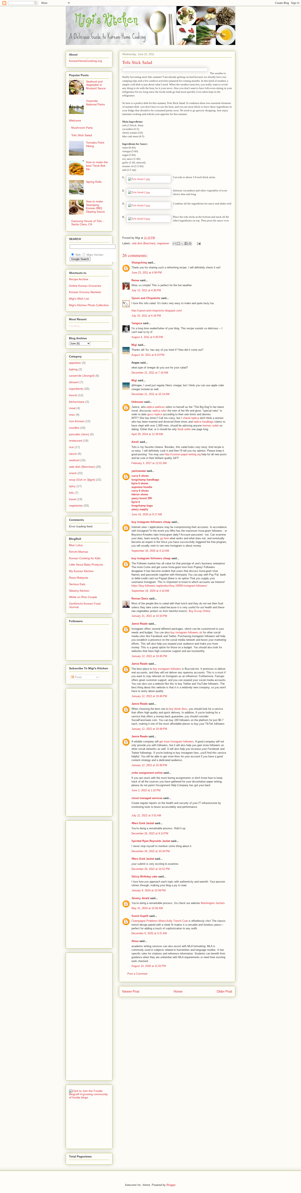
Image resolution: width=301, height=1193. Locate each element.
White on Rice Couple (83, 597)
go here (165, 538)
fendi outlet (184, 429)
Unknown (137, 401)
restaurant (75, 440)
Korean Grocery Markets (85, 292)
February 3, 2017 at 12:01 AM (149, 463)
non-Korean (76, 421)
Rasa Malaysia (78, 577)
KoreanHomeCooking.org (85, 60)
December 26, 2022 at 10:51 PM (150, 868)
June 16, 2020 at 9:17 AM (146, 514)
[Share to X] (182, 243)
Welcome (75, 120)
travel (72, 499)
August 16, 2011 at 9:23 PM (147, 354)
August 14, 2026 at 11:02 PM (148, 966)
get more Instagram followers (176, 741)
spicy (72, 486)
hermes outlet (211, 425)
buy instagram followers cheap (151, 521)
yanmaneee (138, 470)
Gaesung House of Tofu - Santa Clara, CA (87, 222)
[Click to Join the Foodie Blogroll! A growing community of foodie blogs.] (89, 1097)
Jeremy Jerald (140, 898)
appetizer (75, 362)
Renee (135, 280)
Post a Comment (137, 973)
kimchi (73, 395)
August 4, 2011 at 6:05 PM (147, 337)
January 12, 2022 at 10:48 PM (149, 728)
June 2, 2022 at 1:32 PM (146, 790)
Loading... (75, 325)
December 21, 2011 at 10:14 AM (150, 394)
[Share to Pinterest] (190, 243)
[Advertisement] (85, 751)
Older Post (224, 991)
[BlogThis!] (178, 243)
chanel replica (191, 418)
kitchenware (77, 401)
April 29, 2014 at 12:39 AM (147, 434)
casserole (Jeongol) (82, 375)
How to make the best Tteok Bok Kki (97, 166)
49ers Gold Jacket (142, 823)
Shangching (139, 262)
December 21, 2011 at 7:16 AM (149, 372)
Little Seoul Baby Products (86, 564)
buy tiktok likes (178, 708)
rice (71, 447)
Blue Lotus (76, 545)
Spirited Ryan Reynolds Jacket (150, 841)
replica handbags (204, 421)
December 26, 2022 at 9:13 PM (149, 833)
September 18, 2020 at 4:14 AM (150, 590)
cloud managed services (146, 798)
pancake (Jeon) (79, 434)
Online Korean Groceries (85, 285)
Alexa (134, 941)
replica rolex (159, 410)
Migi (134, 344)
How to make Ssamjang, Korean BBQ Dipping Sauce (95, 206)
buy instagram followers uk (186, 632)
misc (72, 414)
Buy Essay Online (199, 611)
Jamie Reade (139, 623)
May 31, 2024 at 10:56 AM (147, 908)
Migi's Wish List (79, 298)
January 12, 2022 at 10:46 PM (149, 696)
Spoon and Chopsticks (145, 298)
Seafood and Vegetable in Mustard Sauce (96, 85)
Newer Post (130, 991)
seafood (74, 460)
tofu (71, 492)
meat (72, 408)
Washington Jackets (213, 903)
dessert (74, 382)
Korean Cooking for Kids (85, 558)
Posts (78, 677)
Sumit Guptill (139, 915)
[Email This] (174, 243)
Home (178, 991)
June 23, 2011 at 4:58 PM (146, 272)
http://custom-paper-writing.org (183, 454)
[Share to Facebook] (186, 243)
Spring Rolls (94, 181)
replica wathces (155, 406)
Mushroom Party (82, 127)
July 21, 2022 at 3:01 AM (146, 815)
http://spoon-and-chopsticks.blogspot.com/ (156, 310)
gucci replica (154, 414)
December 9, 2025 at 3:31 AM (149, 933)
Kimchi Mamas (78, 551)
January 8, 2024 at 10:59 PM (148, 890)
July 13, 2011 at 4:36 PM (146, 290)
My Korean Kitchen (81, 571)
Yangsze (136, 323)
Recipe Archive (78, 279)
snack (73, 473)
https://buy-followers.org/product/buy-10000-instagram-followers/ (169, 585)
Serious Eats (77, 584)
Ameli (135, 441)
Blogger (170, 1184)
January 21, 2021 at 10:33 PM (149, 615)
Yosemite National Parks (95, 102)
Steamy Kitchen (79, 590)
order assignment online (147, 772)
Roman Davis (139, 598)
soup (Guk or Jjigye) (82, 479)
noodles (74, 427)
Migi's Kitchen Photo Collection (89, 305)
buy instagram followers (167, 668)
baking (73, 369)
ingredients (76, 388)
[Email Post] (198, 243)
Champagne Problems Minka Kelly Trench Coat (159, 920)
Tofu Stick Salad (81, 135)
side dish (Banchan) (143, 243)
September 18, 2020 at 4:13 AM (150, 550)
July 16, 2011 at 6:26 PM (146, 315)
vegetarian (163, 243)
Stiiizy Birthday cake (144, 876)
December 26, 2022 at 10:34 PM (150, 851)
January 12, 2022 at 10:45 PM (149, 656)
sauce (73, 453)
